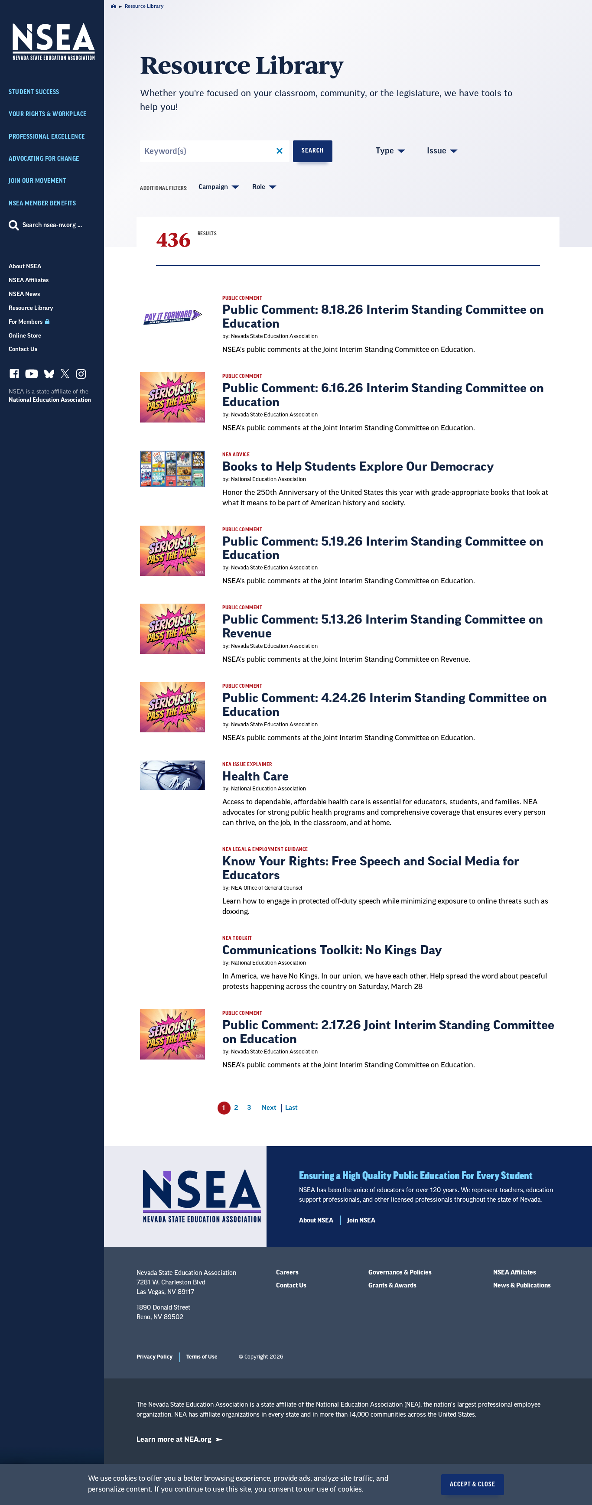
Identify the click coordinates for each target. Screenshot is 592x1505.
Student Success (34, 92)
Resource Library (31, 308)
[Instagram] (81, 376)
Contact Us (23, 349)
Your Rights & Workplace (48, 114)
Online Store (25, 335)
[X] (65, 376)
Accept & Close (472, 1485)
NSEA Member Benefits (42, 203)
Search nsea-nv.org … (52, 225)
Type (385, 151)
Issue (436, 151)
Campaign (213, 187)
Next (269, 1108)
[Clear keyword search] (279, 151)
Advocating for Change (44, 159)
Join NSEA (361, 1221)
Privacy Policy (154, 1356)
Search (313, 151)
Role (258, 187)
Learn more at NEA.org (174, 1439)
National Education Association (50, 400)
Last (291, 1108)
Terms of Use (201, 1356)
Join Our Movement (37, 181)
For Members (26, 322)
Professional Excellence (47, 136)
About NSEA (25, 266)
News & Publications (522, 1286)
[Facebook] (14, 376)
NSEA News (24, 294)
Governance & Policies (400, 1273)
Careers (287, 1273)
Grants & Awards (392, 1286)
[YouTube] (31, 376)
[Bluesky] (49, 376)
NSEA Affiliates (29, 280)
